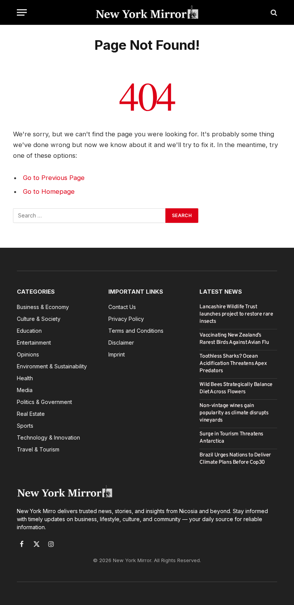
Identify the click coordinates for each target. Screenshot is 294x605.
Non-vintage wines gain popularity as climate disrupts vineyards (233, 413)
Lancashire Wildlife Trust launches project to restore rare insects (236, 314)
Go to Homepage (49, 191)
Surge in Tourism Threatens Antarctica (231, 438)
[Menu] (22, 12)
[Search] (273, 12)
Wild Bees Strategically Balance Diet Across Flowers (236, 388)
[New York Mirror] (147, 12)
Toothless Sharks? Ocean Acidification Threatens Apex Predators (233, 363)
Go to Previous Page (54, 178)
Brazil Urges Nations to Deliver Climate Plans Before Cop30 (235, 459)
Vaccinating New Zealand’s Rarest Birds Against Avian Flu (234, 339)
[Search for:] (89, 215)
